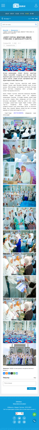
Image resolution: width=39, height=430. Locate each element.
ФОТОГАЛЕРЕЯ (18, 113)
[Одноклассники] (7, 373)
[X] (12, 373)
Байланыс (19, 401)
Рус (33, 18)
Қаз (29, 18)
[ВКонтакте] (4, 373)
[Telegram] (17, 373)
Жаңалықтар (14, 30)
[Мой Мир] (9, 373)
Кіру (35, 377)
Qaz (36, 18)
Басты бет (5, 30)
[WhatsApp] (14, 373)
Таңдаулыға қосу (10, 45)
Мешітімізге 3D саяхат (19, 403)
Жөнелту (31, 388)
